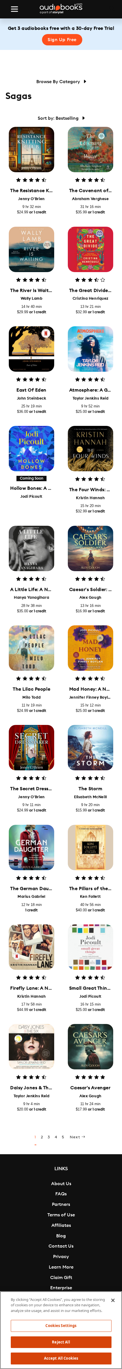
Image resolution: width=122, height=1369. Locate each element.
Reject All (61, 1342)
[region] (61, 1330)
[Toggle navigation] (14, 9)
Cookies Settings (60, 1325)
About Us (61, 1183)
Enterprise (61, 1288)
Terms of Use (61, 1215)
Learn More (61, 1267)
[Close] (113, 1300)
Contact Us (61, 1246)
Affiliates (61, 1225)
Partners (61, 1204)
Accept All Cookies (61, 1358)
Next (75, 1137)
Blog (61, 1236)
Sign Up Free (62, 39)
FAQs (61, 1194)
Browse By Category (58, 81)
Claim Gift (61, 1277)
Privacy (61, 1256)
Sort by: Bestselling (59, 118)
